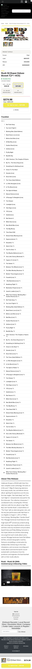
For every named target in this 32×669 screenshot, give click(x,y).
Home (2, 23)
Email (16, 619)
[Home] (5, 11)
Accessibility (16, 651)
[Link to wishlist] (22, 2)
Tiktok (16, 617)
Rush (6, 23)
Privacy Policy (6, 647)
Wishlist (17, 110)
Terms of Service (16, 647)
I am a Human (21, 631)
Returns (25, 646)
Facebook (16, 614)
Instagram (16, 615)
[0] (30, 2)
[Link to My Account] (26, 2)
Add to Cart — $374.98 (17, 105)
